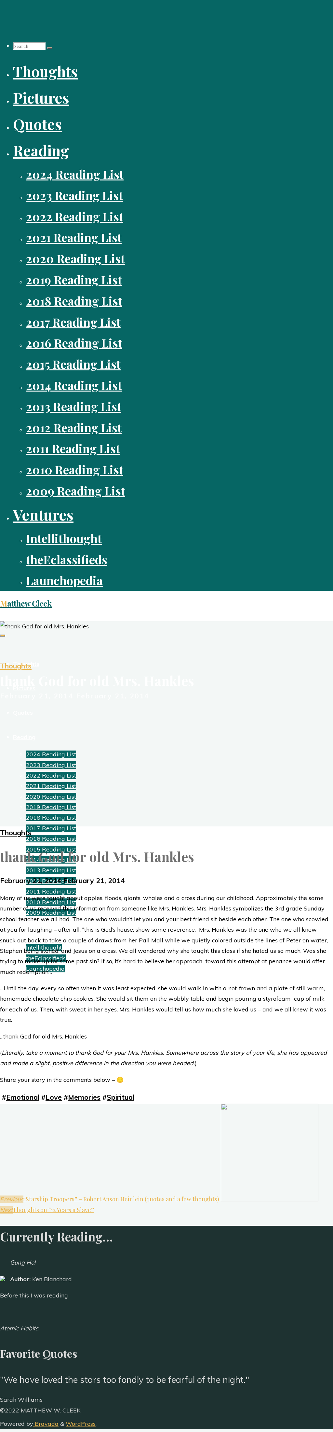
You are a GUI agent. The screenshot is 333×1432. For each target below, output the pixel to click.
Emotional (22, 1097)
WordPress (81, 1423)
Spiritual (120, 1097)
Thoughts (16, 665)
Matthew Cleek (26, 603)
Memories (84, 1097)
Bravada (46, 1423)
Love (54, 1097)
